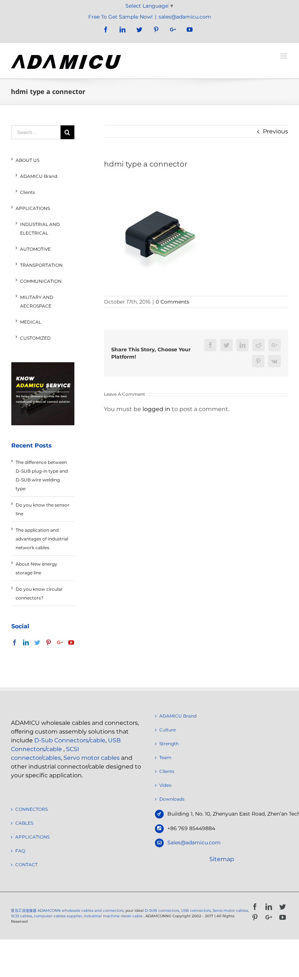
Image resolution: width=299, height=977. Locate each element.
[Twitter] (37, 642)
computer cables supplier (58, 916)
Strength (169, 743)
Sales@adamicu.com (194, 842)
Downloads (172, 799)
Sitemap (221, 859)
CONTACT (26, 864)
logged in (156, 409)
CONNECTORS (31, 809)
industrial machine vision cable (114, 916)
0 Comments (172, 301)
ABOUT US (27, 160)
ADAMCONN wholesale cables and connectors (81, 910)
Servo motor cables (91, 757)
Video (165, 785)
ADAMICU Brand (38, 176)
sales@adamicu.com (185, 16)
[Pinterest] (48, 642)
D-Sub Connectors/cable (69, 740)
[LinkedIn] (26, 642)
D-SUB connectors (162, 910)
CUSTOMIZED (35, 338)
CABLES (24, 823)
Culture (167, 729)
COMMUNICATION (41, 281)
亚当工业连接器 (23, 910)
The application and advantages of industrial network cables (42, 538)
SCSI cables (21, 916)
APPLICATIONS (33, 208)
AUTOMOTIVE (35, 249)
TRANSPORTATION (41, 265)
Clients (27, 192)
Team (165, 757)
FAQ (20, 850)
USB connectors (196, 910)
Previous (275, 131)
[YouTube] (71, 642)
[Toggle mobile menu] (284, 56)
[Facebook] (15, 642)
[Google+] (60, 642)
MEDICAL (30, 322)
